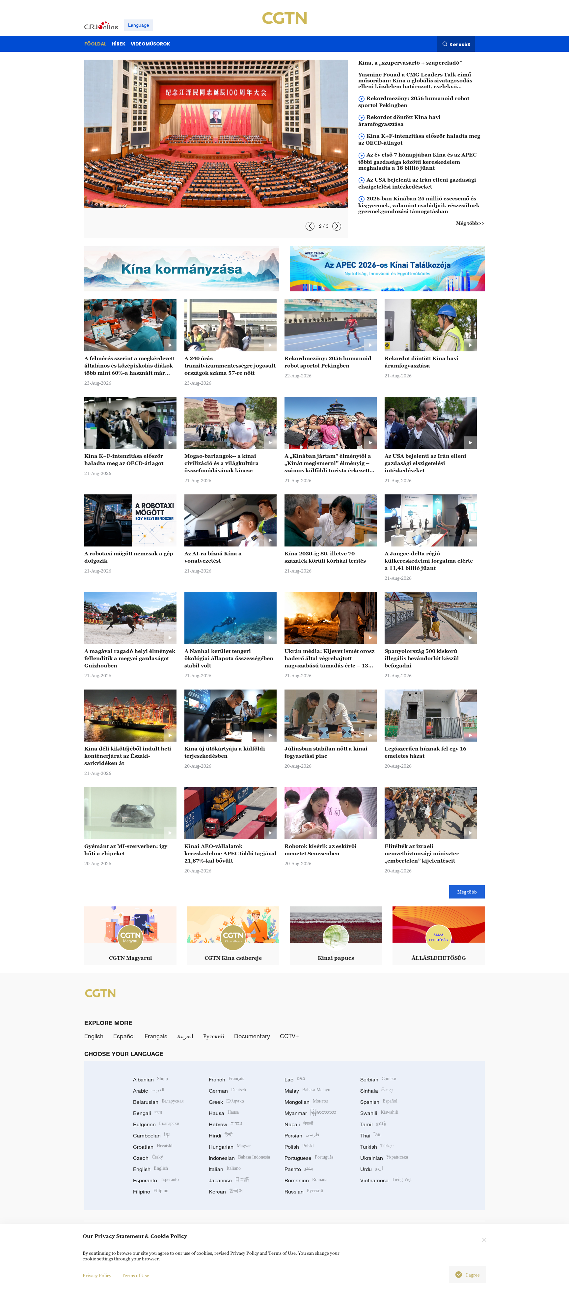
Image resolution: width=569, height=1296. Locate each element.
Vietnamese (386, 1180)
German (227, 1090)
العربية (185, 1036)
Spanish (378, 1102)
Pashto (298, 1169)
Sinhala (376, 1090)
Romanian (305, 1180)
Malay (307, 1090)
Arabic (148, 1090)
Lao (294, 1079)
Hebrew (225, 1124)
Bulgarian (156, 1124)
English (93, 1036)
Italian (225, 1169)
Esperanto (156, 1180)
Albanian (150, 1079)
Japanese (229, 1180)
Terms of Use (135, 1275)
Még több (467, 892)
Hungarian (230, 1146)
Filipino (150, 1191)
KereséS (459, 44)
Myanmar (310, 1113)
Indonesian (239, 1158)
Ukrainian (384, 1158)
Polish (299, 1146)
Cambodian (151, 1135)
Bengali (147, 1113)
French (226, 1079)
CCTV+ (289, 1036)
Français (156, 1036)
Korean (226, 1191)
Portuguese (308, 1158)
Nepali (298, 1124)
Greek (226, 1102)
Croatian (153, 1146)
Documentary (252, 1036)
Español (124, 1036)
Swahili (379, 1113)
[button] (310, 226)
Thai (371, 1135)
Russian (303, 1191)
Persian (301, 1135)
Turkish (376, 1146)
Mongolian (306, 1102)
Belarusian (158, 1102)
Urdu (371, 1169)
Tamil (373, 1124)
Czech (148, 1158)
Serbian (378, 1079)
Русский (213, 1036)
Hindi (220, 1135)
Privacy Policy (97, 1275)
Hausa (224, 1113)
